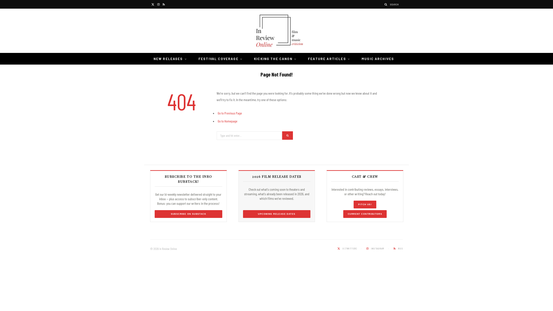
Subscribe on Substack (188, 214)
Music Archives (378, 59)
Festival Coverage (218, 59)
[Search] (386, 4)
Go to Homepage (227, 121)
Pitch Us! (365, 204)
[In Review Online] (276, 31)
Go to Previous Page (230, 113)
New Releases (168, 59)
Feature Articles (327, 59)
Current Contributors (365, 214)
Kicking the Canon (273, 59)
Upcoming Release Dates (276, 214)
